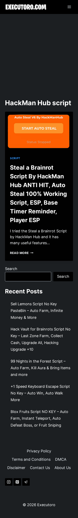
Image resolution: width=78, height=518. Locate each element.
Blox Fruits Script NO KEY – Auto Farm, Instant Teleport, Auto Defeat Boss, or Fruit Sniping (39, 418)
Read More (21, 253)
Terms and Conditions (31, 459)
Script (15, 158)
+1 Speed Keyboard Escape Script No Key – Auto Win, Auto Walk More (40, 393)
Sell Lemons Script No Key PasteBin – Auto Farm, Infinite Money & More (37, 311)
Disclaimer (16, 467)
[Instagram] (8, 482)
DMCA (60, 459)
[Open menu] (69, 7)
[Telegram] (26, 482)
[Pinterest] (17, 482)
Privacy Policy (39, 451)
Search (11, 269)
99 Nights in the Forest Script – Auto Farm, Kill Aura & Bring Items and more (40, 368)
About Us (62, 467)
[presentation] (39, 131)
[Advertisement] (39, 55)
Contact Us (40, 467)
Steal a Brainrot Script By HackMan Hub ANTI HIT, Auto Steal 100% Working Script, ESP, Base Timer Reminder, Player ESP (38, 194)
